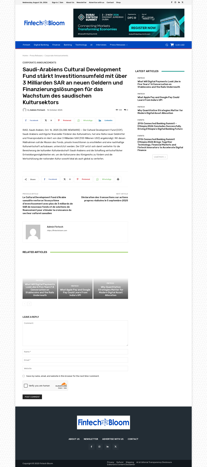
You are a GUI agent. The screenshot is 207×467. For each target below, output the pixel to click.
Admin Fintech (37, 110)
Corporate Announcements (56, 55)
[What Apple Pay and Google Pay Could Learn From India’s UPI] (75, 278)
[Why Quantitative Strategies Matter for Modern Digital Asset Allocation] (110, 278)
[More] (118, 179)
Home (25, 55)
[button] (166, 44)
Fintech (39, 280)
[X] (182, 2)
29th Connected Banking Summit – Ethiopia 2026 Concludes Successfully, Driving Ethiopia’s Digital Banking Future (160, 126)
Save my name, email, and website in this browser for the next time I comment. (62, 376)
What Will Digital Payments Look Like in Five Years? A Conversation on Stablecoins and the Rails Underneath (40, 290)
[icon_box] (120, 2)
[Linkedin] (179, 2)
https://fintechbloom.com (57, 230)
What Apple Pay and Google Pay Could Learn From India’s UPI (75, 292)
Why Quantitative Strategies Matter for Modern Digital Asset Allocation (110, 291)
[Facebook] (172, 2)
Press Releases (36, 55)
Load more (159, 157)
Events (141, 120)
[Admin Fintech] (25, 110)
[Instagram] (175, 2)
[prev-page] (24, 304)
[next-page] (29, 304)
